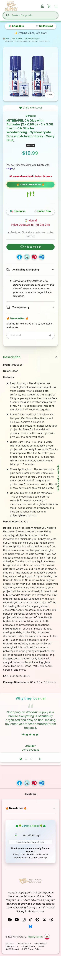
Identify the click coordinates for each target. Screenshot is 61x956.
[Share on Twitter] (27, 257)
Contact (41, 946)
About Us (9, 943)
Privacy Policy (11, 946)
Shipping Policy (28, 946)
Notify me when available (58, 478)
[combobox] (30, 15)
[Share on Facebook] (19, 257)
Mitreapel (30, 115)
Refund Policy (40, 943)
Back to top (30, 794)
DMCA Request (12, 949)
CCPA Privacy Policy (31, 949)
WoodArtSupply (19, 937)
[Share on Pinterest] (34, 257)
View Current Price (30, 184)
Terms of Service (24, 943)
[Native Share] (41, 257)
